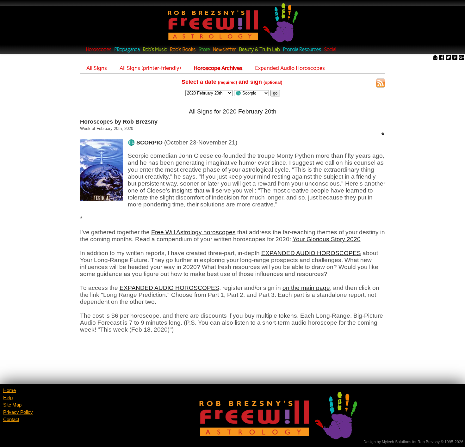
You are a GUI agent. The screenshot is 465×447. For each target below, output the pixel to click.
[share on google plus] (461, 57)
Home (9, 390)
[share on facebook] (441, 57)
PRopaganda (127, 49)
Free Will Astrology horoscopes (193, 232)
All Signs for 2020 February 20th (232, 111)
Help (8, 397)
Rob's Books (182, 49)
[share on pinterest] (454, 57)
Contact (11, 419)
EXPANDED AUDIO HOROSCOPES (311, 253)
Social (330, 49)
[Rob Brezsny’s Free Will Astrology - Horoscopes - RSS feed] (380, 83)
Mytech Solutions (396, 442)
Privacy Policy (18, 412)
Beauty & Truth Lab (259, 49)
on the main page (306, 288)
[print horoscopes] (382, 133)
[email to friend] (435, 57)
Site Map (12, 404)
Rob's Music (155, 49)
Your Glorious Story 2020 (327, 239)
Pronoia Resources (302, 49)
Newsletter (224, 49)
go (275, 93)
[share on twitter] (448, 57)
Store (204, 49)
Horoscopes (98, 49)
